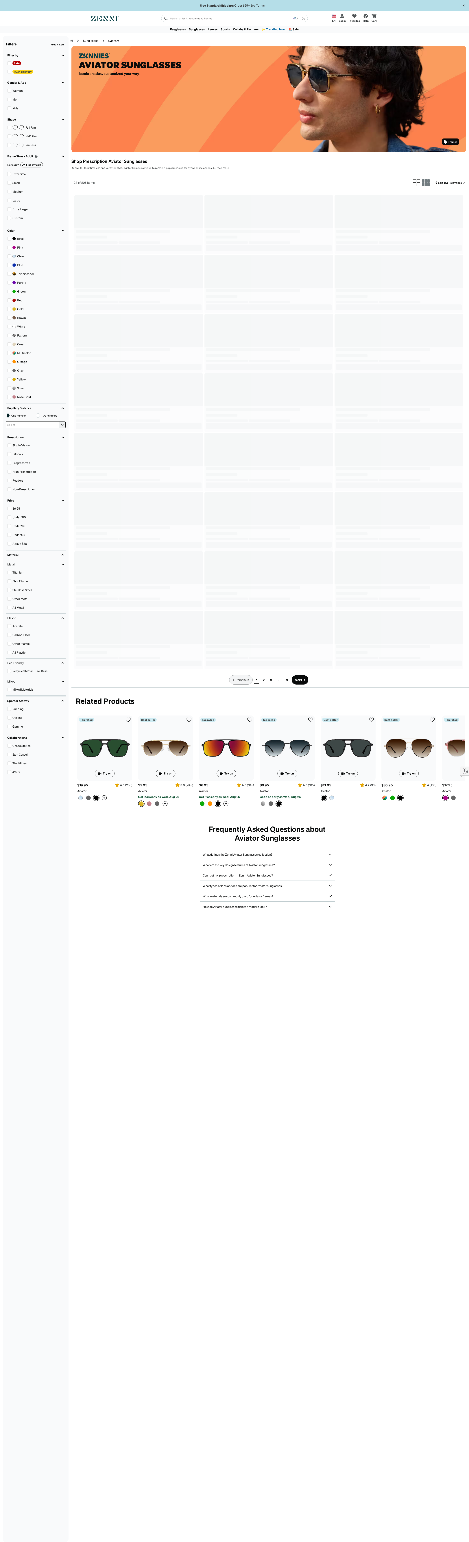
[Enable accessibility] (464, 771)
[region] (234, 1533)
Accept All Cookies (373, 1533)
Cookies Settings (345, 1533)
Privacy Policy (133, 1538)
